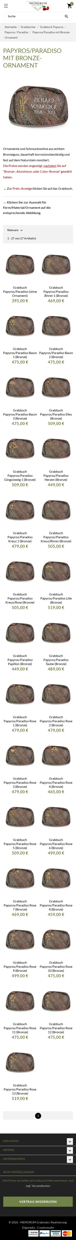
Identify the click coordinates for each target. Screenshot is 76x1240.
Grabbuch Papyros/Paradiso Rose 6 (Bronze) (56, 844)
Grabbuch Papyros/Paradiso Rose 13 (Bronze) (20, 1089)
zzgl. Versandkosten (38, 1185)
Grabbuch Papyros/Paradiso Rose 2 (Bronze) (56, 721)
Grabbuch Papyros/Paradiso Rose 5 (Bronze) (20, 844)
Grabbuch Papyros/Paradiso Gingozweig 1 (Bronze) (20, 475)
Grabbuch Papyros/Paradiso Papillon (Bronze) (20, 660)
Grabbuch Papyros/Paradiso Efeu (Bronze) (56, 414)
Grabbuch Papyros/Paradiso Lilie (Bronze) (56, 598)
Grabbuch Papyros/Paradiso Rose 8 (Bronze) (56, 905)
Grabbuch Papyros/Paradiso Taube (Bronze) (56, 660)
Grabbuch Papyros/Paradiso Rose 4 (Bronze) (56, 782)
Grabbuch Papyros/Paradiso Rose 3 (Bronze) (20, 782)
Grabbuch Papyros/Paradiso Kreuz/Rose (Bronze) (19, 598)
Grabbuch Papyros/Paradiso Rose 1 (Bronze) (20, 721)
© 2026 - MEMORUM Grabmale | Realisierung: (38, 1222)
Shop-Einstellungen (18, 1172)
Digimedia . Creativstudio (38, 1227)
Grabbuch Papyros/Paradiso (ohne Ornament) (20, 291)
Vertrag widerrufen (38, 1201)
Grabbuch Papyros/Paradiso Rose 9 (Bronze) (20, 966)
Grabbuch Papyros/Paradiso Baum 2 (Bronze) (56, 353)
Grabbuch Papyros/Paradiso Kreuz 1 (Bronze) (20, 537)
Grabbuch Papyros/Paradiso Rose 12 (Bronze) (56, 1028)
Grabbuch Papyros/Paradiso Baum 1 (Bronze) (20, 353)
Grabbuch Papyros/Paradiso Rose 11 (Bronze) (20, 1028)
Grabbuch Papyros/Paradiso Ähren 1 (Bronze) (56, 291)
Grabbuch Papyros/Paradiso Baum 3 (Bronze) (20, 414)
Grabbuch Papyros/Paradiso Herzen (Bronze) (56, 475)
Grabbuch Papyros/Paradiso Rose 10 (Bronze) (56, 966)
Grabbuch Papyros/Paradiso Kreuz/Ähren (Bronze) (56, 537)
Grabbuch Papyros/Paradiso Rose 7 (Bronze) (20, 905)
